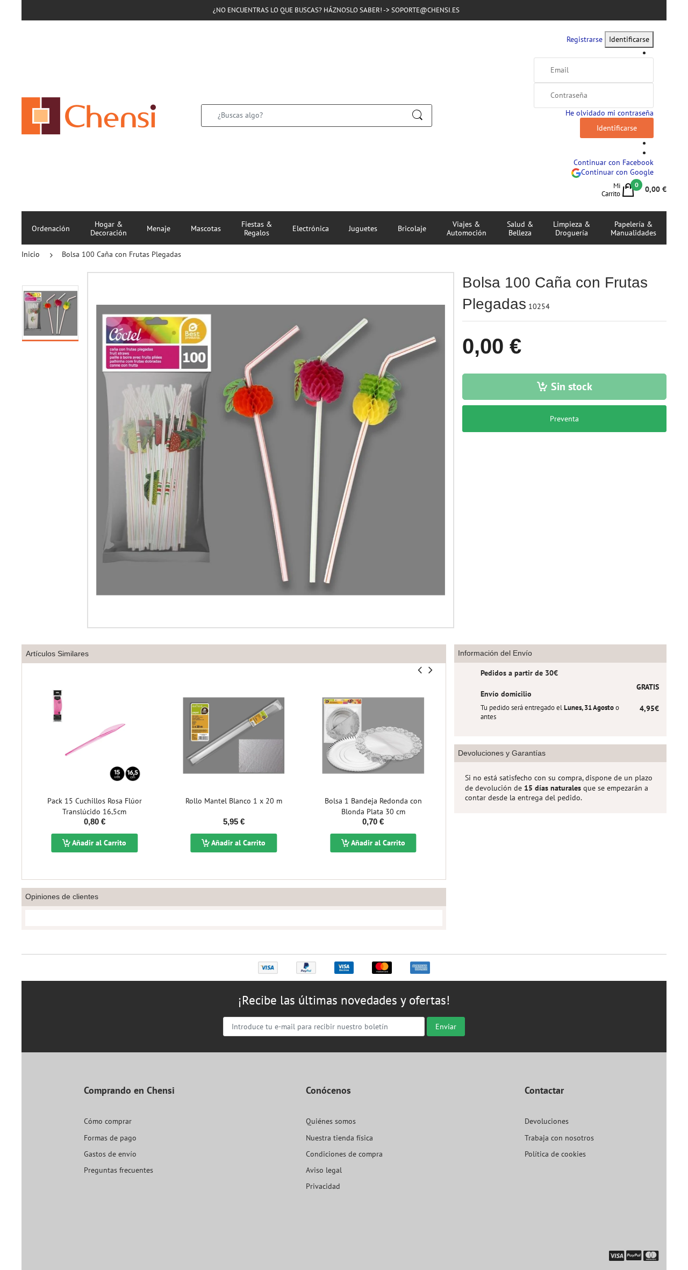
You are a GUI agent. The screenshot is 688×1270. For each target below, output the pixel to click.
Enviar (445, 1026)
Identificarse (629, 39)
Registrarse (585, 39)
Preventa (564, 419)
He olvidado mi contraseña (609, 113)
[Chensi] (89, 115)
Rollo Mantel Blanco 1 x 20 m (233, 801)
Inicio (31, 254)
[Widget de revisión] (233, 918)
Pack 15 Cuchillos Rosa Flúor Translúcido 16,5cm (94, 806)
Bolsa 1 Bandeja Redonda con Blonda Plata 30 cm (373, 806)
